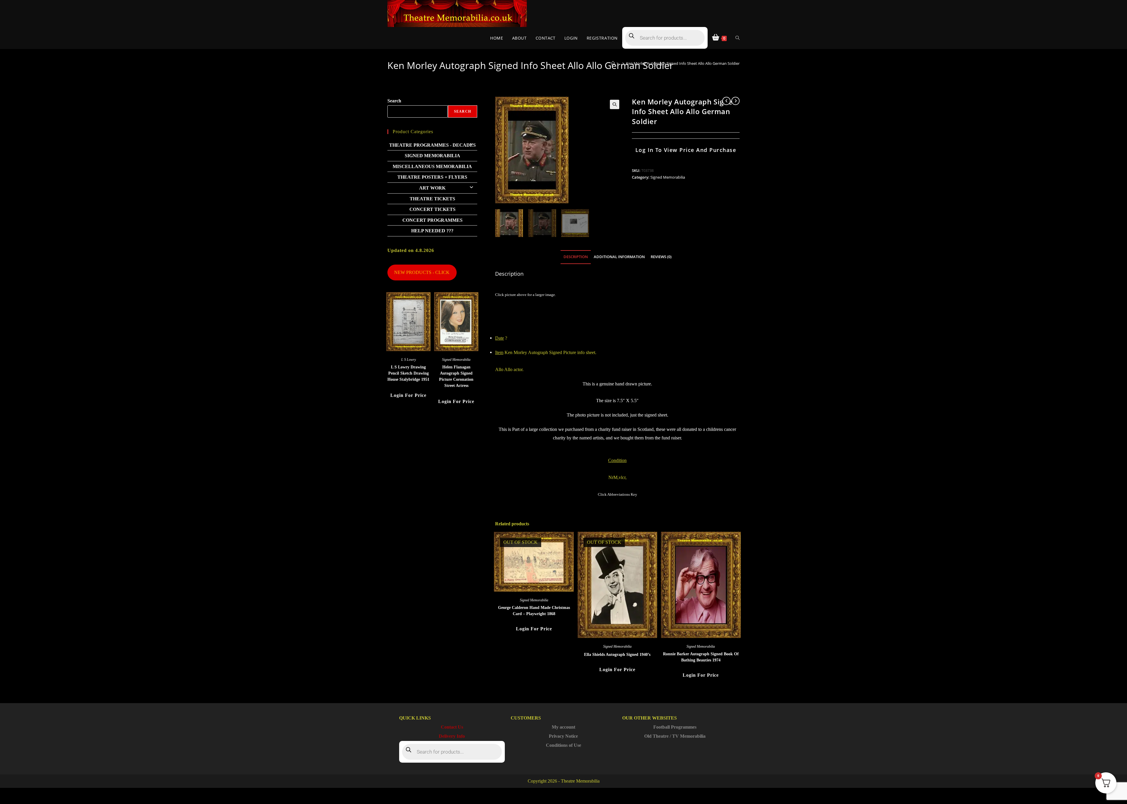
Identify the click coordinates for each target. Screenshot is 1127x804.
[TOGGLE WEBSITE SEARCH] (737, 38)
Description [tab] (576, 256)
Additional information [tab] (619, 256)
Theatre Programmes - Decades (432, 145)
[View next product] (735, 101)
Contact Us (452, 727)
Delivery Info (452, 736)
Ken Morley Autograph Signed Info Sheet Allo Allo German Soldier (683, 63)
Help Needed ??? (432, 230)
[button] (614, 104)
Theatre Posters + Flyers (432, 177)
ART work (432, 187)
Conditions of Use (563, 745)
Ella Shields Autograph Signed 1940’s (617, 654)
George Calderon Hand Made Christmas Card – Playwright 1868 (534, 610)
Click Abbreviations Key (617, 494)
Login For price (534, 628)
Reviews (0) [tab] (661, 256)
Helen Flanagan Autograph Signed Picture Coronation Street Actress (456, 376)
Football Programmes (674, 727)
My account (563, 727)
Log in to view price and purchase (685, 149)
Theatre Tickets (432, 198)
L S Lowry (408, 360)
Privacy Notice (563, 736)
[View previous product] (726, 101)
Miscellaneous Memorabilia (432, 166)
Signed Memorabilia (667, 177)
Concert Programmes (432, 220)
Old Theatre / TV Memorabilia (675, 736)
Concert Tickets (432, 209)
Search (394, 100)
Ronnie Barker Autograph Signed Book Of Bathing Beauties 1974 (701, 657)
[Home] (613, 63)
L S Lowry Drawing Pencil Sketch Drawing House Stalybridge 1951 (408, 373)
